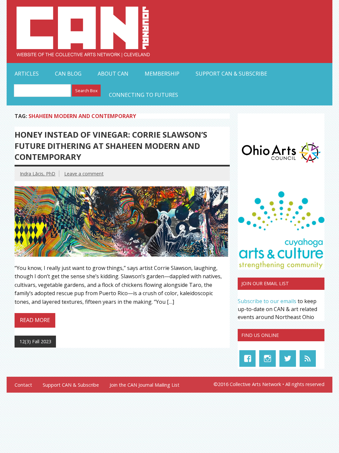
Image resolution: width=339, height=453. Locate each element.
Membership (162, 73)
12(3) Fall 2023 (35, 341)
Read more (35, 320)
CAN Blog (68, 73)
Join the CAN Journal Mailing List (144, 385)
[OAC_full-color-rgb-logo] (281, 163)
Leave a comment (84, 173)
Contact (23, 385)
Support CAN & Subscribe (231, 73)
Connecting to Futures (143, 94)
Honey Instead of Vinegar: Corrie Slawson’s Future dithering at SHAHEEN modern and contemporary (111, 145)
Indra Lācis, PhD (37, 173)
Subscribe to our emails (267, 301)
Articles (27, 73)
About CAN (113, 73)
